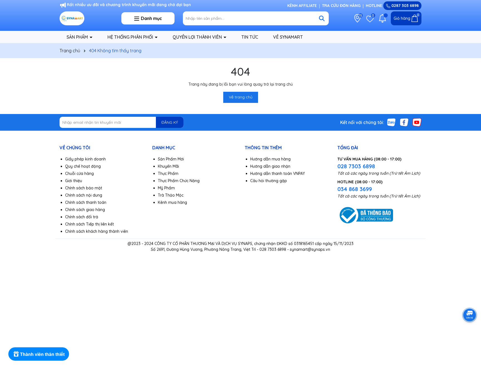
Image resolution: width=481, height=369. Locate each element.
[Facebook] (404, 122)
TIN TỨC (249, 37)
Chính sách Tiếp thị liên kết (89, 224)
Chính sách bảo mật (83, 187)
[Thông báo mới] (382, 18)
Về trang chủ (240, 97)
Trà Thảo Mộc (170, 195)
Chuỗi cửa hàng (79, 173)
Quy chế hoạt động (83, 166)
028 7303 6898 (356, 166)
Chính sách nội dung (83, 195)
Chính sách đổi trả (81, 216)
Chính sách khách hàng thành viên (96, 231)
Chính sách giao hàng (85, 209)
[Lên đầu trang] (469, 335)
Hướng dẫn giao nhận (270, 166)
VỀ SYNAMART (288, 37)
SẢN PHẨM (78, 37)
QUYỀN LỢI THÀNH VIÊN (198, 37)
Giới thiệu (73, 180)
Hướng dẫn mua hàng (270, 159)
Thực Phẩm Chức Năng (179, 180)
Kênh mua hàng (172, 202)
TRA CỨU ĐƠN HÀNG (341, 5)
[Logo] (86, 18)
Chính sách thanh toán (85, 202)
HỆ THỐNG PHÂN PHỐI (130, 37)
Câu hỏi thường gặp (268, 180)
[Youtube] (417, 122)
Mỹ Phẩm (166, 187)
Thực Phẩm (168, 173)
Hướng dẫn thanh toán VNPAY (277, 173)
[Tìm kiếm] (321, 18)
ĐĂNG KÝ (169, 122)
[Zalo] (391, 122)
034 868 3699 (354, 188)
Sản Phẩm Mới (171, 159)
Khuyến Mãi (168, 166)
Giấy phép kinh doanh (85, 159)
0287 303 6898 (404, 5)
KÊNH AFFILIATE (302, 5)
